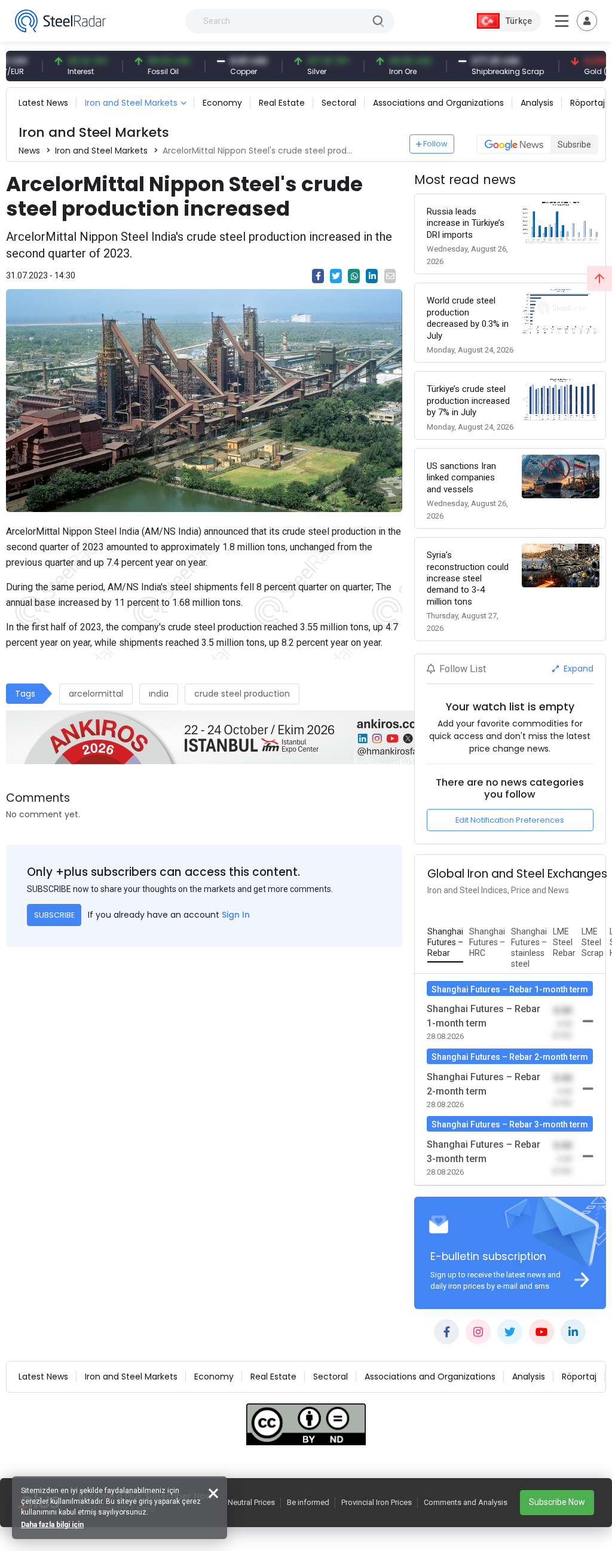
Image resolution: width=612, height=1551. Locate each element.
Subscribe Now (557, 1502)
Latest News (43, 103)
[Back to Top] (599, 278)
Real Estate (282, 103)
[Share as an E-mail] (390, 276)
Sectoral (339, 103)
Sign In (236, 915)
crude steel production (242, 694)
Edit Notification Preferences (509, 820)
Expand (577, 669)
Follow (435, 143)
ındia (159, 694)
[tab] (445, 943)
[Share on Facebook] (318, 276)
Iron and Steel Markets (131, 103)
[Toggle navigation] (587, 21)
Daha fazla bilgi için (52, 1525)
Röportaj (587, 103)
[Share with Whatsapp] (354, 276)
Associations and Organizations (438, 103)
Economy (222, 103)
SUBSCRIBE (54, 915)
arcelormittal (96, 694)
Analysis (537, 103)
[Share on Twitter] (336, 276)
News (29, 151)
